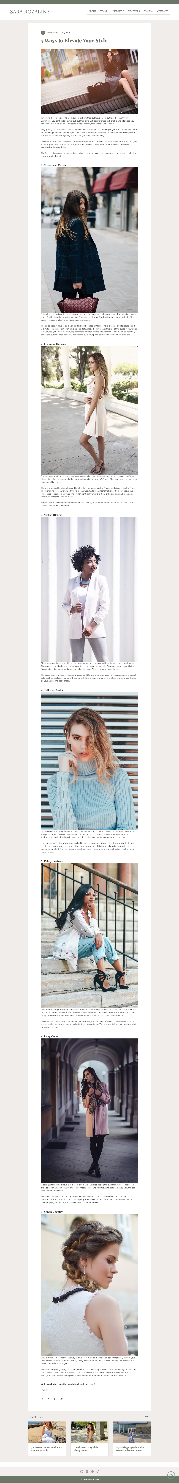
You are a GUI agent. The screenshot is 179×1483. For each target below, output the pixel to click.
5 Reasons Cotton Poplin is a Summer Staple (46, 1449)
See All (148, 1417)
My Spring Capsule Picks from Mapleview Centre (130, 1449)
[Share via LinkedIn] (55, 1399)
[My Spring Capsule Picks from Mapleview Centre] (132, 1432)
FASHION (45, 1390)
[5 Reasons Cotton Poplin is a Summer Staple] (47, 1432)
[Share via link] (61, 1399)
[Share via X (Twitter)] (48, 1399)
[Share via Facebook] (42, 1399)
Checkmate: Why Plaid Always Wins (86, 1449)
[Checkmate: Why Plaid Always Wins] (90, 1432)
